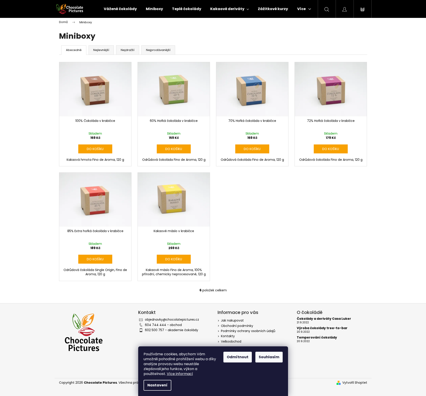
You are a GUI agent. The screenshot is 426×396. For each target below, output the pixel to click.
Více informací (180, 373)
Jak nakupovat (232, 320)
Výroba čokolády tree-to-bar (322, 328)
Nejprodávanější (158, 50)
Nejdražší (127, 50)
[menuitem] (120, 9)
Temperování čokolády (317, 337)
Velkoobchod (231, 341)
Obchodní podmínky (237, 326)
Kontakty (228, 336)
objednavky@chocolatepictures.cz (172, 319)
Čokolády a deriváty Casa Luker (324, 318)
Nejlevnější (101, 50)
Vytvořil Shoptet (354, 383)
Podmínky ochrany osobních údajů (248, 331)
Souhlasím (269, 357)
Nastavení (157, 385)
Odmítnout (237, 357)
